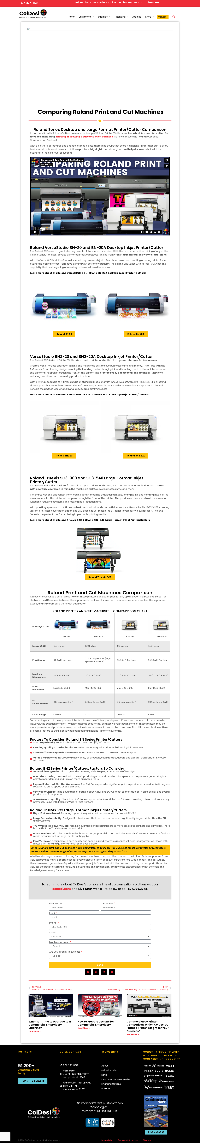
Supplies (103, 16)
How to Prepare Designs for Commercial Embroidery (96, 1023)
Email (52, 913)
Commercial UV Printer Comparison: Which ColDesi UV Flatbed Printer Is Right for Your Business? (148, 1026)
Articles (136, 16)
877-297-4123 (29, 3)
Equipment (85, 16)
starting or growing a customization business (84, 136)
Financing (119, 16)
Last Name (107, 903)
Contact (162, 16)
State (52, 932)
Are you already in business (65, 952)
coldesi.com (61, 889)
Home (71, 16)
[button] (174, 16)
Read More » (35, 1031)
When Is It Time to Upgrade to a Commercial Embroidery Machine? (50, 1025)
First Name (55, 903)
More (148, 16)
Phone (53, 923)
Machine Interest (59, 942)
